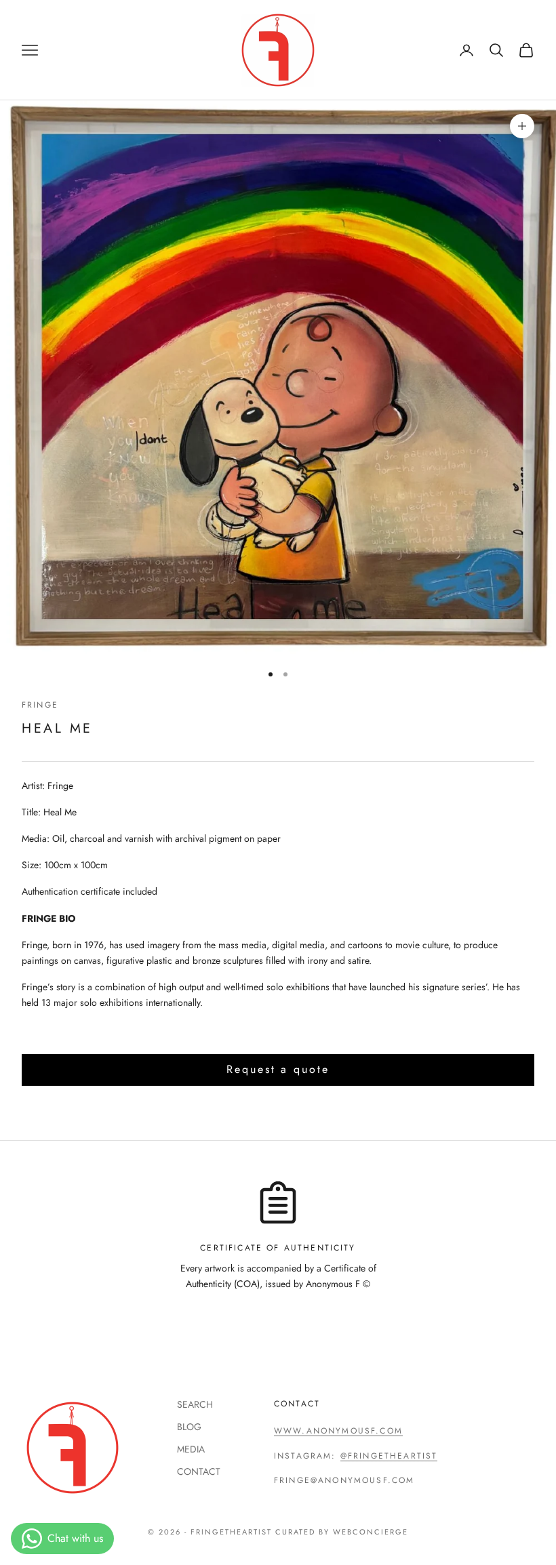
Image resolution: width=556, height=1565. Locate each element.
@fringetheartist (389, 1456)
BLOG (189, 1427)
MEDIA (191, 1449)
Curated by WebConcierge (341, 1531)
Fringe (40, 705)
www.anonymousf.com (338, 1431)
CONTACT (198, 1471)
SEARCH (195, 1404)
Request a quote (277, 1069)
